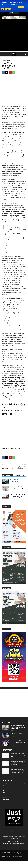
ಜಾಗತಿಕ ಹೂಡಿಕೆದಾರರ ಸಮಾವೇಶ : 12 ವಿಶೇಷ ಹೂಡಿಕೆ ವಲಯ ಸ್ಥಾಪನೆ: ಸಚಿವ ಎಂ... (18, 742)
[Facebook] (3, 72)
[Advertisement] (14, 37)
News (8, 60)
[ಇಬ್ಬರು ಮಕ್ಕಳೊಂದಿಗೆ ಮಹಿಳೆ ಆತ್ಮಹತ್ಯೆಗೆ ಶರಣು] (5, 481)
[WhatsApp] (13, 72)
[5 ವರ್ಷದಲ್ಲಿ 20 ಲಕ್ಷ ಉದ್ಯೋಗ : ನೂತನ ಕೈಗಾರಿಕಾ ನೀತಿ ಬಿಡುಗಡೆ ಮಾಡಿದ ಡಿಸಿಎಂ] (5, 735)
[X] (6, 72)
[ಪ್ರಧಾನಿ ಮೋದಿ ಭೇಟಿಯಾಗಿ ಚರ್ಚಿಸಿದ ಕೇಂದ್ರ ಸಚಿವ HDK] (5, 488)
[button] (25, 2)
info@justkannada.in (17, 848)
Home (3, 58)
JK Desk (4, 68)
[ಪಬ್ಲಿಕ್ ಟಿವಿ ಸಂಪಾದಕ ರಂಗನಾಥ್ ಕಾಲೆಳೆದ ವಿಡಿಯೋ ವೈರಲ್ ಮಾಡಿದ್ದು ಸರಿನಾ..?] (5, 755)
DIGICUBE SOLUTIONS (17, 858)
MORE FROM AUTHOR (19, 475)
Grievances (8, 853)
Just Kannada (21, 856)
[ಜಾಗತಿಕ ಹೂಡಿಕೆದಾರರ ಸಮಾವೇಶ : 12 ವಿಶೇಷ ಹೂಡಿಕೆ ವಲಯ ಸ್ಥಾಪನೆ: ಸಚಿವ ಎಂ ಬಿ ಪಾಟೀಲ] (5, 743)
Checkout (8, 9)
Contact (20, 853)
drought (7, 448)
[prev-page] (3, 502)
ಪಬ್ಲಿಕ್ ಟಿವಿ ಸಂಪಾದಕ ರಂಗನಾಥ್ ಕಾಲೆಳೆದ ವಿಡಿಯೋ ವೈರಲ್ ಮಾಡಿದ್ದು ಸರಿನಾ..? (18, 755)
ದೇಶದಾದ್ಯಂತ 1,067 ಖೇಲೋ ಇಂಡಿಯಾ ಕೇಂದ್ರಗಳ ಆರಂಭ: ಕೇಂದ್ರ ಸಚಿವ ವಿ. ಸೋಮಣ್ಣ (17, 496)
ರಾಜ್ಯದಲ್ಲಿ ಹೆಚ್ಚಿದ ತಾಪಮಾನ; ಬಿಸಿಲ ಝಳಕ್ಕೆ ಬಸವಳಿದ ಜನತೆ (20, 468)
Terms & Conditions (6, 852)
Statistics (15, 853)
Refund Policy (22, 852)
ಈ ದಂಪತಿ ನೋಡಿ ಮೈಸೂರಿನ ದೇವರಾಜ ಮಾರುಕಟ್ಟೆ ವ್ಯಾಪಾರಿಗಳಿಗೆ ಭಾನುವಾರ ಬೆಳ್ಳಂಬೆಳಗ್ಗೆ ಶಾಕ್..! (18, 763)
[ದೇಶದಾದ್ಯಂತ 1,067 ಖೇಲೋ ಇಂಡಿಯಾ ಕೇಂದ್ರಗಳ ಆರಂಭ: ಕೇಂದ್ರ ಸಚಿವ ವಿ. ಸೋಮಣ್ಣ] (5, 496)
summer (19, 448)
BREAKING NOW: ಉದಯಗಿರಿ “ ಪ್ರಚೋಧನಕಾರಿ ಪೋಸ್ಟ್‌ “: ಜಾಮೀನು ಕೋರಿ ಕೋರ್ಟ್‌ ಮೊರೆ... (18, 727)
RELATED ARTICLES (7, 475)
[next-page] (5, 502)
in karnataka (13, 448)
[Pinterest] (10, 72)
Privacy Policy (15, 852)
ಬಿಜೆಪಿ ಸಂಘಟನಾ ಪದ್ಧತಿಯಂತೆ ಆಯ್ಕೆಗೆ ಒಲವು (8, 467)
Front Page (8, 58)
